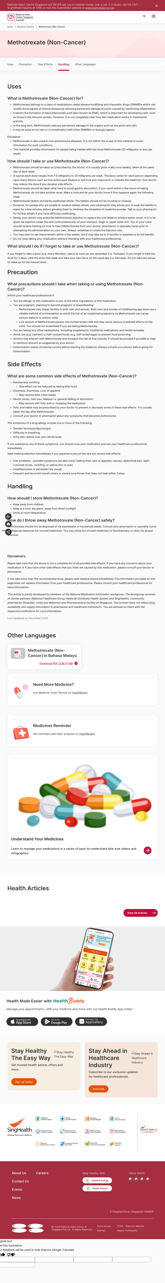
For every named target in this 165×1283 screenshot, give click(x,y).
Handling (63, 64)
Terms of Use (104, 1226)
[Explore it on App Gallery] (91, 1021)
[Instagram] (137, 1179)
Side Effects (45, 64)
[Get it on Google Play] (57, 1021)
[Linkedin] (148, 1179)
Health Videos (100, 1188)
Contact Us (20, 1181)
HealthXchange (100, 1180)
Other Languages (85, 64)
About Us (19, 1173)
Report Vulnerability (127, 1230)
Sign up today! (24, 1081)
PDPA (120, 1226)
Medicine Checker (25, 27)
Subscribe (98, 1089)
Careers (42, 1173)
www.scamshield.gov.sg (99, 7)
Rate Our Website (135, 1226)
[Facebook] (131, 1179)
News (16, 1198)
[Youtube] (142, 1179)
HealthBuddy (79, 692)
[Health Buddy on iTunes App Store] (22, 1021)
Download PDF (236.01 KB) (56, 663)
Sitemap (101, 1230)
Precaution (25, 64)
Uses (10, 64)
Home (10, 27)
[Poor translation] (11, 1254)
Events (17, 1189)
